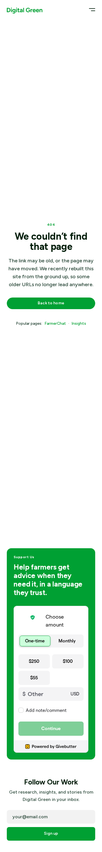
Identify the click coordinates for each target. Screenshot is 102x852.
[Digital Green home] (24, 9)
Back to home (51, 303)
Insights (78, 323)
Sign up (51, 833)
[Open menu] (90, 9)
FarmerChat (55, 323)
